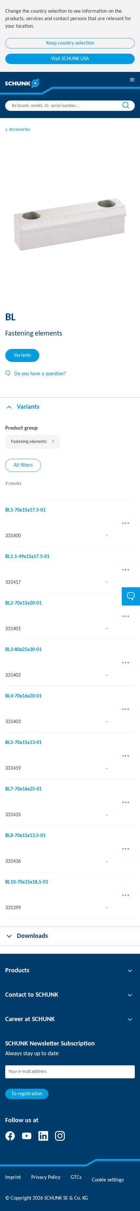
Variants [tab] (22, 355)
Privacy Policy (45, 1177)
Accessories (19, 129)
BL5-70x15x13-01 (23, 742)
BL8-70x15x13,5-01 (25, 835)
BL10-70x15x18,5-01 (26, 882)
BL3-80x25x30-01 (23, 649)
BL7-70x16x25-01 (23, 789)
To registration (26, 1094)
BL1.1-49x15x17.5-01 (27, 556)
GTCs (76, 1177)
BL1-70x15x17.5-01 (25, 510)
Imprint (13, 1177)
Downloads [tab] (32, 936)
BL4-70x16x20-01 (23, 696)
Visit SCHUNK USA (70, 58)
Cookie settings (108, 1180)
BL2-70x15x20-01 (23, 603)
